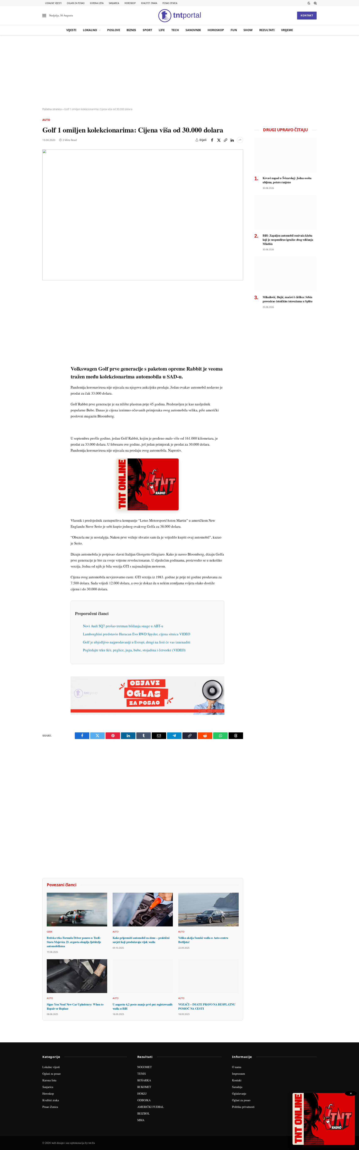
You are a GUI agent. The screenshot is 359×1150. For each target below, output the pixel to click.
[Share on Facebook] (212, 140)
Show (248, 30)
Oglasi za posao (76, 3)
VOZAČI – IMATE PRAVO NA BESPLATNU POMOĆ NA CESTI (206, 1006)
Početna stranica (52, 109)
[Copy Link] (225, 140)
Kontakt (307, 15)
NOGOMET (144, 1067)
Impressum (238, 1074)
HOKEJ (141, 1093)
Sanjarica (114, 3)
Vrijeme (287, 30)
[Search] (315, 3)
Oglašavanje (239, 1093)
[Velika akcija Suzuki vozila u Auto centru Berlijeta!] (208, 909)
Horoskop (130, 3)
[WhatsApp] (46, 377)
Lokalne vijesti (53, 3)
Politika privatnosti (243, 1107)
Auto (46, 120)
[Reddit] (46, 358)
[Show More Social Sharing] (240, 140)
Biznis (131, 30)
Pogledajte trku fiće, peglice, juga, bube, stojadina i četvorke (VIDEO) (134, 650)
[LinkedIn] (46, 348)
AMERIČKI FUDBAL (150, 1107)
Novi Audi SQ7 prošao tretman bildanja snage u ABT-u (123, 626)
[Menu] (44, 15)
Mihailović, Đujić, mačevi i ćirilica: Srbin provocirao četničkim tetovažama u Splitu (287, 299)
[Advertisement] (179, 72)
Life (162, 30)
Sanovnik (193, 30)
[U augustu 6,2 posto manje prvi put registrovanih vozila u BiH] (143, 976)
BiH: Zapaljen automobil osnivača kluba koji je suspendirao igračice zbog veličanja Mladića (288, 239)
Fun (234, 30)
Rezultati (266, 30)
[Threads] (46, 386)
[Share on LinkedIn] (232, 140)
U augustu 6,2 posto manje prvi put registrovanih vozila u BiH (142, 1006)
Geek (49, 931)
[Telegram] (46, 367)
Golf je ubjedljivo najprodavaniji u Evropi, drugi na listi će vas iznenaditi (136, 642)
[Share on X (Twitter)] (219, 140)
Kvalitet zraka (149, 3)
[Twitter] (46, 310)
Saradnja (237, 1087)
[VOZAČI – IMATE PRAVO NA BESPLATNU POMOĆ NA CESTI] (208, 976)
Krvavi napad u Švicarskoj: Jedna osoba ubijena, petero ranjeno (287, 180)
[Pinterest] (46, 319)
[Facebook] (46, 300)
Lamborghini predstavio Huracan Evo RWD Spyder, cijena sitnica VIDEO (136, 634)
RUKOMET (144, 1087)
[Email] (46, 329)
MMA (140, 1120)
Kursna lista (96, 3)
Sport (147, 30)
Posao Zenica (169, 3)
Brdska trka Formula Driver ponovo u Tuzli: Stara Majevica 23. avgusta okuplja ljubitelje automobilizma (74, 942)
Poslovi (113, 30)
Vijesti (71, 30)
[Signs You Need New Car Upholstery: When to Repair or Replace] (77, 976)
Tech (175, 30)
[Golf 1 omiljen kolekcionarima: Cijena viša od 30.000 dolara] (142, 214)
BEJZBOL (143, 1113)
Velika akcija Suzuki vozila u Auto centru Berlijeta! (203, 940)
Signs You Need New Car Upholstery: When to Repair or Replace (75, 1006)
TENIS (141, 1074)
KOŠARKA (144, 1080)
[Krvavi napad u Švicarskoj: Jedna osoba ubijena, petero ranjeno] (285, 155)
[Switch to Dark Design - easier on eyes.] (309, 3)
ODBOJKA (144, 1100)
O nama (236, 1067)
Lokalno (90, 30)
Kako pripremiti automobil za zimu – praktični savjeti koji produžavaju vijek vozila (141, 940)
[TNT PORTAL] (179, 15)
